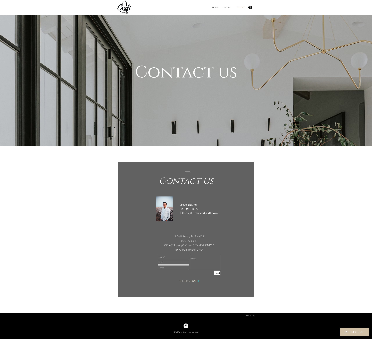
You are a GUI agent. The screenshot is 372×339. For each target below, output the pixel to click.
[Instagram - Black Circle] (250, 7)
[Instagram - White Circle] (186, 325)
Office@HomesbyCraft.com (199, 213)
